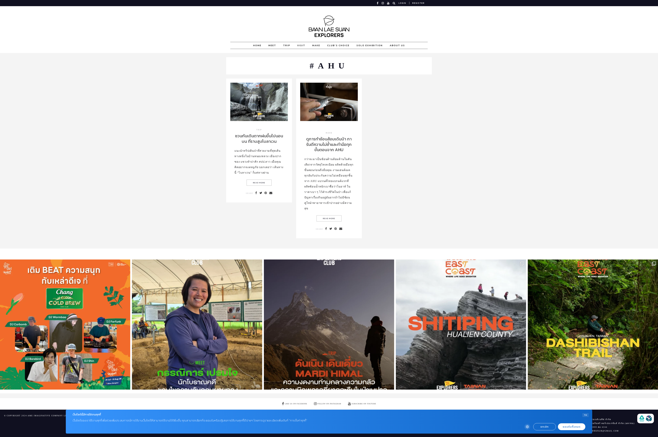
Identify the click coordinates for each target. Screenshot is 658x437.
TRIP (286, 45)
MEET (272, 45)
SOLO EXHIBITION (369, 45)
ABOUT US (397, 45)
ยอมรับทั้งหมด (572, 427)
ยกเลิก (544, 427)
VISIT (301, 45)
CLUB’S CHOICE (338, 45)
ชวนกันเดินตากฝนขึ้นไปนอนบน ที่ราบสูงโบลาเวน (259, 138)
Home (257, 45)
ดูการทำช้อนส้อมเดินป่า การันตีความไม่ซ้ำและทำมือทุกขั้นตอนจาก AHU (329, 144)
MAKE (316, 45)
